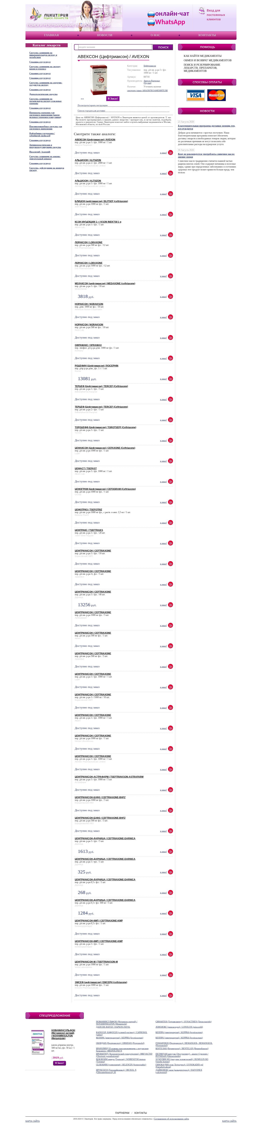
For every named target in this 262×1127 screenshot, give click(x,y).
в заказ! (113, 98)
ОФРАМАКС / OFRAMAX (88, 345)
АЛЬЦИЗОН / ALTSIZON (88, 160)
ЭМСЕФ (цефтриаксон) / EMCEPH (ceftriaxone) (101, 982)
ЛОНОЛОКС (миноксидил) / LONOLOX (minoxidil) (179, 1027)
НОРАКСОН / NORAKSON (89, 304)
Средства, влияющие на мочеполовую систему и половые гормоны (45, 101)
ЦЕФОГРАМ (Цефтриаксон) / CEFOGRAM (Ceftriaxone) (105, 489)
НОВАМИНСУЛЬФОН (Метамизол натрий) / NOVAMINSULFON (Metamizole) (63, 1034)
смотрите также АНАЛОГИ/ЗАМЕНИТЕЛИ (147, 90)
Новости (104, 35)
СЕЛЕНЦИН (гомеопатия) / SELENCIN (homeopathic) (121, 1064)
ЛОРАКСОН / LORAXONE (88, 242)
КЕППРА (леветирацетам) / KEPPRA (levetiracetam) (179, 1032)
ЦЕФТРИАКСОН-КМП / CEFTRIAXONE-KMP (99, 920)
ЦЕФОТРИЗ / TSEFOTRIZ (88, 509)
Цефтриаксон (150, 66)
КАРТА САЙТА (33, 1121)
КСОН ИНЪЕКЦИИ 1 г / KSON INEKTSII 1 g (98, 222)
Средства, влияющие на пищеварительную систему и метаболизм (43, 54)
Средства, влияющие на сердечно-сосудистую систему (45, 83)
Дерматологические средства (43, 94)
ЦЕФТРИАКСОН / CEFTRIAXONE (93, 550)
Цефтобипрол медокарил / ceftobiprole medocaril (42, 134)
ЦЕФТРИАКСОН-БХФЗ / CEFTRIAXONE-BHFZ (100, 797)
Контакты (207, 35)
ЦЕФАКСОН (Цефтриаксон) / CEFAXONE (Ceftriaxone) (105, 448)
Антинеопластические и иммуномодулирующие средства (45, 146)
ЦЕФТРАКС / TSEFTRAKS (89, 530)
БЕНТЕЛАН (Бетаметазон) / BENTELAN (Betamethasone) (182, 1048)
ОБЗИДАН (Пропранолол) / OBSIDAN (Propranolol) (120, 1043)
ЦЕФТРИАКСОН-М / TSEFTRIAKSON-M (96, 961)
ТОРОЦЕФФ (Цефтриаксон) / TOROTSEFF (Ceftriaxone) (105, 427)
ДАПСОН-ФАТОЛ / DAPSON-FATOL (113, 1027)
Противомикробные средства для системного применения (45, 127)
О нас (155, 35)
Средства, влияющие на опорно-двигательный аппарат (45, 157)
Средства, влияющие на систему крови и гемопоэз (45, 67)
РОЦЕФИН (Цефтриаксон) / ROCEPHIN (96, 365)
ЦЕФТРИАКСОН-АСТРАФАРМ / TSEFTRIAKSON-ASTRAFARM (109, 776)
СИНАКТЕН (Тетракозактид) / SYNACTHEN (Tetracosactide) (184, 1021)
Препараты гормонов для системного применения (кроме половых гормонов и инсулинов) (45, 114)
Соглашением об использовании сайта (171, 1119)
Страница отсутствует (40, 62)
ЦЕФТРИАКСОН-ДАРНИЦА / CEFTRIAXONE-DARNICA (105, 838)
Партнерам (122, 1113)
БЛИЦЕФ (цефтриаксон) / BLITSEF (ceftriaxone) (101, 201)
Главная (51, 35)
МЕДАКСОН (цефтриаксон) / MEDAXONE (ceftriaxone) (105, 283)
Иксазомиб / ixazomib (39, 152)
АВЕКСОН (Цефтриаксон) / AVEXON (95, 139)
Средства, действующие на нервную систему (46, 169)
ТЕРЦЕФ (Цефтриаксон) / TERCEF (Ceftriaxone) (101, 386)
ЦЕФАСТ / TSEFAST (86, 468)
